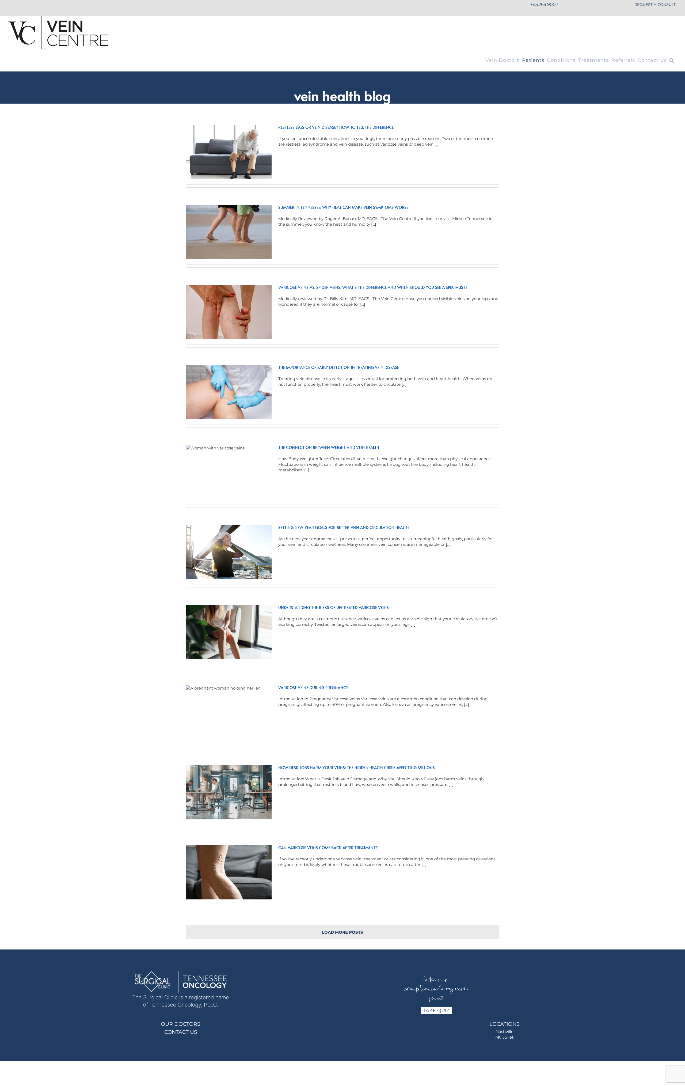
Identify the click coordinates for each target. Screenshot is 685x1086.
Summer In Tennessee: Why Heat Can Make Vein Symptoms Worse (343, 207)
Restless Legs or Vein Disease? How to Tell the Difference (336, 127)
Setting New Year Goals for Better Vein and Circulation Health (343, 527)
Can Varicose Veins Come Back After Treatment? (328, 847)
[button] (671, 60)
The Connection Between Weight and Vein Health (328, 447)
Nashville (504, 1031)
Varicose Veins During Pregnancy (313, 687)
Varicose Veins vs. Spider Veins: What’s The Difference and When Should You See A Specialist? (372, 287)
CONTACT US (180, 1032)
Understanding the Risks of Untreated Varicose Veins (333, 607)
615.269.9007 (544, 4)
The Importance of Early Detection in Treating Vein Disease (338, 367)
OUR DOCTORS (180, 1024)
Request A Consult (655, 4)
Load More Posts (342, 932)
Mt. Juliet (504, 1037)
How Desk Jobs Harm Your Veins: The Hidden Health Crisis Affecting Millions (356, 767)
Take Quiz (436, 1010)
